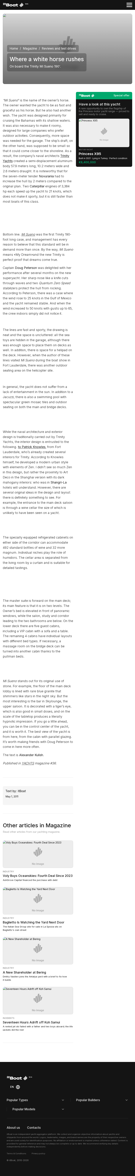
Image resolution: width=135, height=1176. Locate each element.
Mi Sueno (28, 234)
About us (13, 1127)
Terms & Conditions (16, 1153)
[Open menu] (129, 5)
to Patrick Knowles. (32, 447)
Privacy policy (38, 1153)
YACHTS (28, 763)
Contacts (34, 1127)
